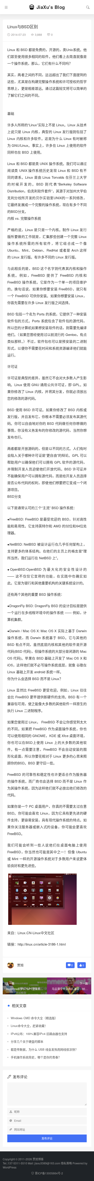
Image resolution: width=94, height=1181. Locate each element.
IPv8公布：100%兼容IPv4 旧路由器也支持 (39, 1033)
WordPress (9, 1167)
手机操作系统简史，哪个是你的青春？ (36, 1057)
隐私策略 (66, 1163)
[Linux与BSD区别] (42, 898)
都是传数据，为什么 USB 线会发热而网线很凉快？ (44, 1049)
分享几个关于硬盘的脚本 (27, 1041)
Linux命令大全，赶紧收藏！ (29, 1026)
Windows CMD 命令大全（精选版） (34, 1018)
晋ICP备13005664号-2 (49, 1173)
